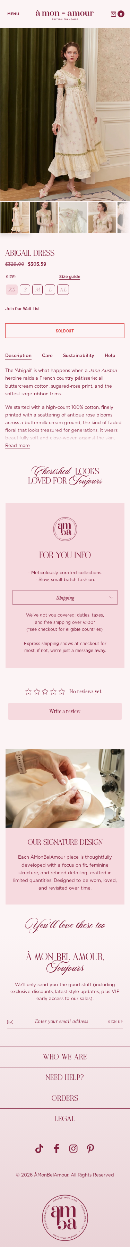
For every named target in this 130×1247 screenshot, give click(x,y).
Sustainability (78, 355)
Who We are (65, 1057)
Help (110, 355)
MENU (13, 14)
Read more (17, 446)
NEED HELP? (65, 1077)
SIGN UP (115, 1022)
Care (47, 355)
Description (18, 355)
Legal (65, 1119)
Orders (65, 1098)
